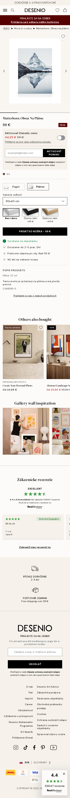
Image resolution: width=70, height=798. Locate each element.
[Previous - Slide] (4, 71)
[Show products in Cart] (65, 10)
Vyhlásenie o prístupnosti (18, 716)
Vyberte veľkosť (12, 194)
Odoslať (35, 664)
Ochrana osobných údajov (52, 720)
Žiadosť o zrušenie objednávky (47, 727)
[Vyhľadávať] (12, 10)
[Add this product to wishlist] (63, 36)
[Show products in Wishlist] (57, 10)
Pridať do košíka (35, 231)
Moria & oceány (23, 28)
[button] (54, 782)
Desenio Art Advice (48, 686)
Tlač (30, 692)
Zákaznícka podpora (48, 692)
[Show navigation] (5, 10)
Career (29, 704)
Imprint (29, 698)
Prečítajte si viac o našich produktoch (35, 295)
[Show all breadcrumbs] (6, 28)
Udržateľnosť (25, 710)
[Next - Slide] (66, 71)
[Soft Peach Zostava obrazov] (26, 431)
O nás (29, 686)
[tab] (9, 111)
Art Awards (27, 731)
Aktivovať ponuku (54, 153)
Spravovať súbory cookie (51, 734)
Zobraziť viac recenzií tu (35, 547)
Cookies (41, 714)
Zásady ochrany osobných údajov (38, 162)
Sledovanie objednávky (50, 698)
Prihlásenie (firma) (22, 737)
